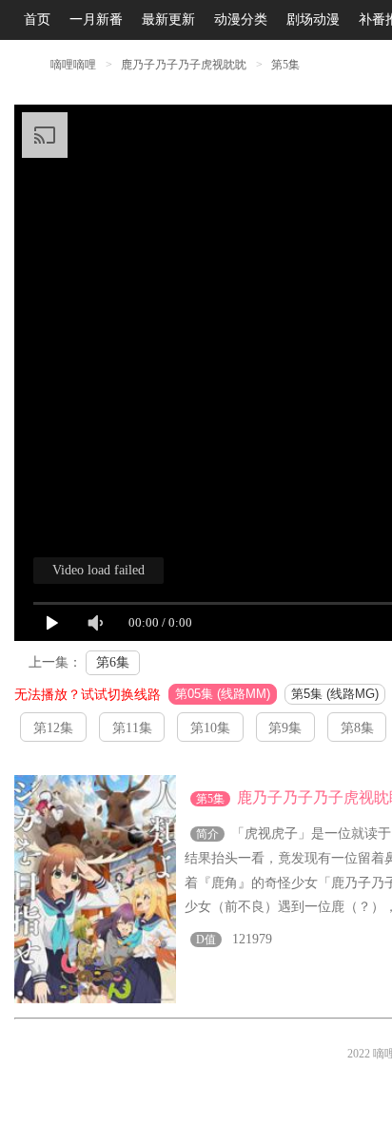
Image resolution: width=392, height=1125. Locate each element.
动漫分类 (240, 19)
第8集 (357, 728)
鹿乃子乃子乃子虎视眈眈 (185, 64)
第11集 (132, 728)
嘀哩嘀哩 (73, 64)
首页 (37, 19)
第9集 (285, 728)
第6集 (112, 662)
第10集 (210, 728)
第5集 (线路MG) (335, 694)
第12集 (53, 728)
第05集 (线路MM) (222, 694)
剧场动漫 (313, 19)
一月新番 (96, 19)
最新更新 (168, 19)
